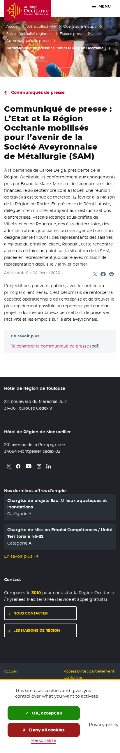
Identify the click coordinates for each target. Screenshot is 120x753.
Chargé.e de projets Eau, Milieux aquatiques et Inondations (57, 504)
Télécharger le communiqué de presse (50, 346)
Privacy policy (103, 724)
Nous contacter (30, 613)
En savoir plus (18, 556)
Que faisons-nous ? (80, 26)
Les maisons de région (36, 630)
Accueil (12, 26)
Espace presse (72, 34)
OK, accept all (46, 713)
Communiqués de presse (28, 41)
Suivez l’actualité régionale (29, 34)
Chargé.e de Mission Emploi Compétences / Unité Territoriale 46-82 (59, 533)
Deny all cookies (46, 730)
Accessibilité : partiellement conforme (89, 674)
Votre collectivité (41, 26)
